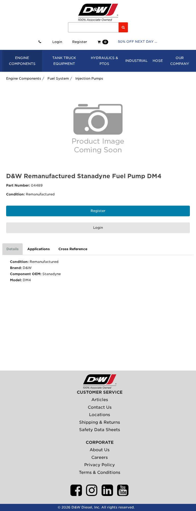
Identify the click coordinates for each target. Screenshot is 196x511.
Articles (99, 399)
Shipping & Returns (99, 422)
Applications (38, 249)
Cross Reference (72, 249)
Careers (99, 457)
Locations (99, 414)
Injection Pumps (89, 78)
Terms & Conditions (99, 472)
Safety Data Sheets (99, 429)
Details (12, 249)
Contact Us (100, 407)
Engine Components (23, 78)
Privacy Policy (99, 464)
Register (79, 42)
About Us (99, 449)
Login (57, 42)
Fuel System (58, 78)
